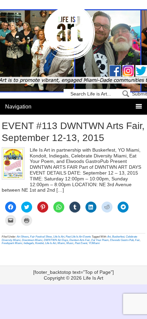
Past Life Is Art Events (78, 236)
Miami (61, 243)
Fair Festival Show (41, 236)
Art (109, 236)
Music (70, 243)
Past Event (81, 243)
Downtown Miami (32, 240)
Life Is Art (74, 35)
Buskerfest (118, 236)
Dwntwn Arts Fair (79, 240)
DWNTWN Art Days (56, 240)
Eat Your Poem (100, 240)
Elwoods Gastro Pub (122, 240)
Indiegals (29, 243)
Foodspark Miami (12, 243)
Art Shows (23, 236)
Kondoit (39, 243)
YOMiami (94, 243)
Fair (137, 240)
